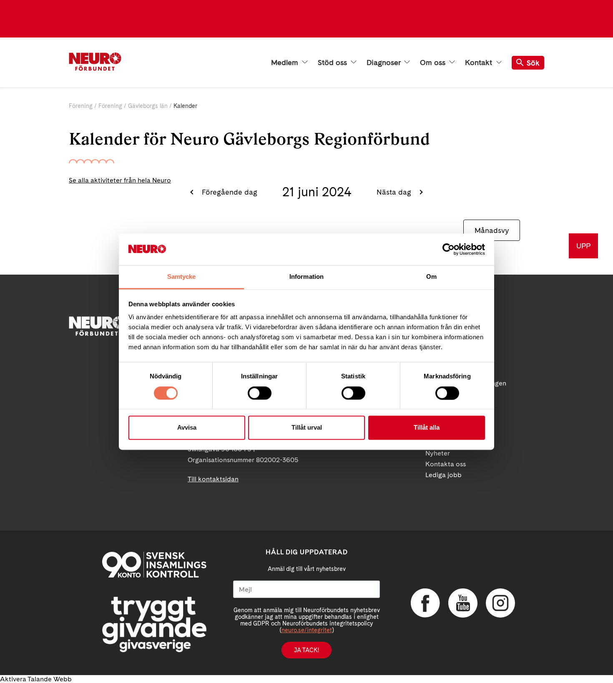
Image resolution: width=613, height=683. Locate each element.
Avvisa (186, 427)
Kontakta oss (445, 464)
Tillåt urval (306, 427)
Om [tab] (431, 276)
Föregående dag (228, 192)
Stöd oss (333, 62)
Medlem (285, 62)
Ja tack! (306, 650)
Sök (533, 62)
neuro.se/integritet (306, 630)
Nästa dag (395, 192)
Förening (81, 106)
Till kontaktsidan (213, 479)
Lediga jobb (443, 475)
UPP (583, 245)
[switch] (259, 393)
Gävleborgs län (148, 106)
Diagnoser (384, 62)
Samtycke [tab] (181, 276)
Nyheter (437, 453)
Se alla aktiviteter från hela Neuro (120, 180)
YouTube (462, 603)
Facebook (425, 603)
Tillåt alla (427, 427)
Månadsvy (492, 230)
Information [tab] (306, 276)
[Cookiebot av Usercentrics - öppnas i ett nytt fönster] (448, 249)
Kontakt (479, 62)
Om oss (433, 62)
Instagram (500, 603)
